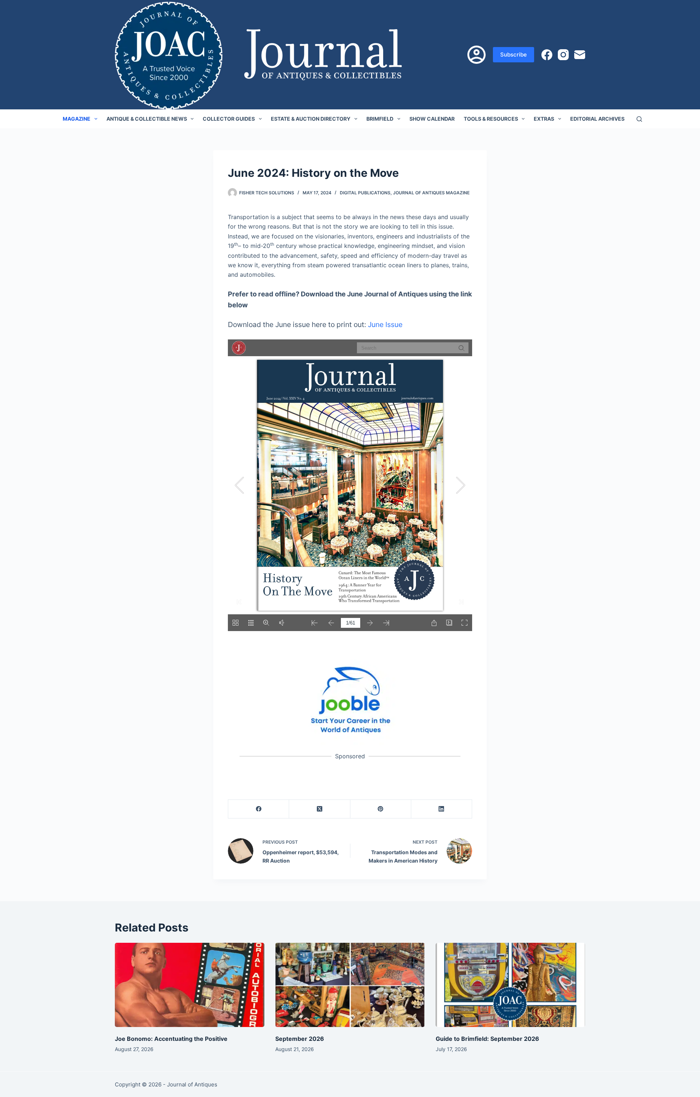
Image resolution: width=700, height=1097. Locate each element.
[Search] (639, 119)
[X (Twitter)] (319, 809)
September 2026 (299, 1038)
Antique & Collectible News (146, 119)
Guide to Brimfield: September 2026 (487, 1038)
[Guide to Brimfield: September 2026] (510, 985)
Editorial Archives (597, 119)
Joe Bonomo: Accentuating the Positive (171, 1038)
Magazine (76, 119)
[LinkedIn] (441, 809)
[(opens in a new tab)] (350, 699)
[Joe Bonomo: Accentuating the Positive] (189, 985)
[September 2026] (350, 985)
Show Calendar (432, 119)
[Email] (579, 54)
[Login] (476, 55)
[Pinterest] (380, 809)
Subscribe (513, 54)
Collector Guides (229, 119)
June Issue (385, 324)
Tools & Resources (491, 119)
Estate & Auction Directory (310, 119)
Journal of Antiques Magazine (431, 192)
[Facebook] (546, 54)
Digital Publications (365, 192)
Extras (544, 119)
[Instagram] (563, 54)
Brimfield (379, 119)
